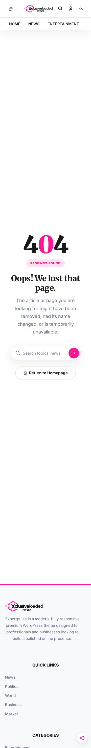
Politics (11, 686)
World (10, 695)
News (10, 677)
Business (13, 704)
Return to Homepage (48, 372)
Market (11, 714)
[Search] (60, 8)
